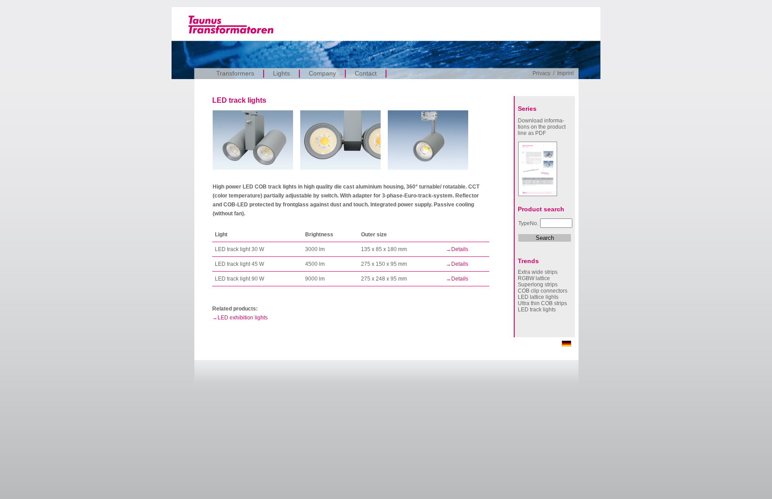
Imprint (565, 73)
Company (322, 73)
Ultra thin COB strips (542, 303)
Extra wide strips (538, 272)
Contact (366, 73)
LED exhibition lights (243, 317)
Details (459, 249)
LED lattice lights (538, 297)
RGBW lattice (534, 278)
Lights (281, 73)
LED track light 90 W (239, 279)
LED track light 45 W (239, 264)
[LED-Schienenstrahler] (566, 345)
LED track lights (537, 309)
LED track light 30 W (239, 249)
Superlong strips (538, 284)
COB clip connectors (542, 291)
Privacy (541, 73)
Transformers (235, 73)
